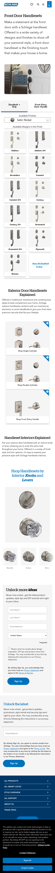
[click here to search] (38, 4)
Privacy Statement (31, 670)
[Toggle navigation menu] (43, 4)
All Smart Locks (12, 786)
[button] (27, 79)
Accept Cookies (27, 868)
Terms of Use (39, 748)
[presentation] (10, 568)
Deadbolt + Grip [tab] (14, 106)
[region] (27, 846)
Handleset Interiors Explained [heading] (27, 438)
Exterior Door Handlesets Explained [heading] (27, 293)
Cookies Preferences (27, 853)
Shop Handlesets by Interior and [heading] (27, 475)
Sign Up (18, 681)
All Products (11, 781)
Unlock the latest (16, 704)
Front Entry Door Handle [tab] (40, 106)
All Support (10, 798)
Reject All (27, 860)
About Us (9, 804)
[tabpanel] (27, 196)
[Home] (11, 4)
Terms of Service (26, 673)
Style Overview (12, 792)
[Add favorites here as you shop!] (31, 4)
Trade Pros (10, 810)
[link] (27, 338)
